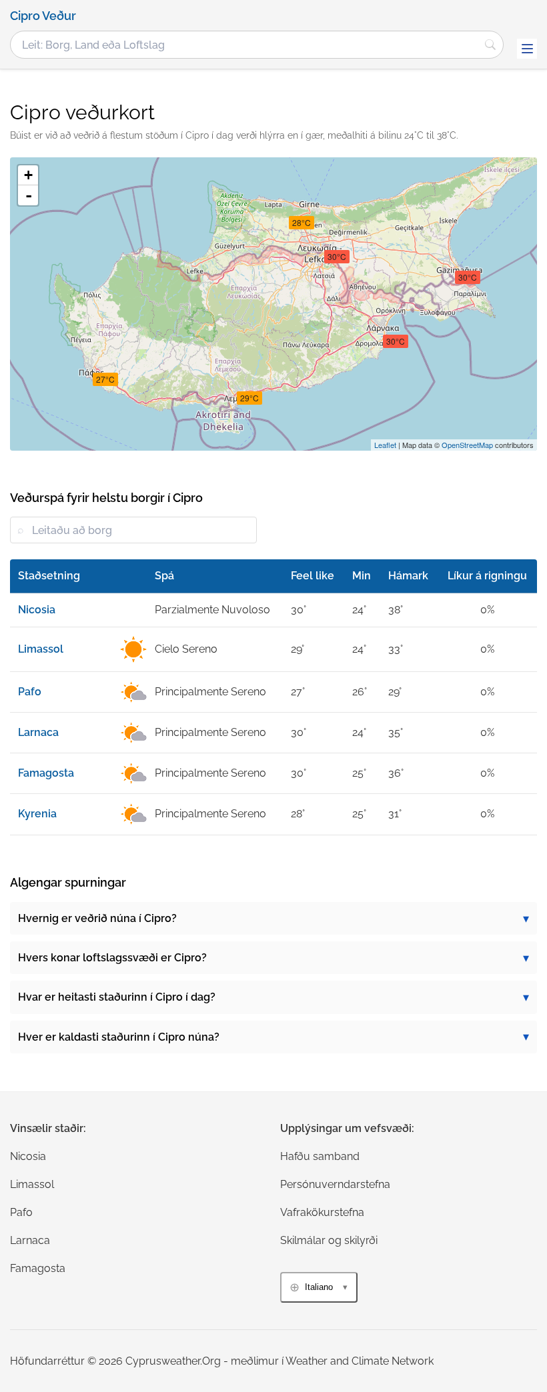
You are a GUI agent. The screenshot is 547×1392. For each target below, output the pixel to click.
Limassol (32, 1184)
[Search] (490, 44)
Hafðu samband (320, 1156)
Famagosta (37, 1268)
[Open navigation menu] (527, 49)
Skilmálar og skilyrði (329, 1240)
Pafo (21, 1212)
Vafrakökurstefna (322, 1212)
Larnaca (30, 1240)
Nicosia (28, 1156)
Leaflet (385, 444)
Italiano (319, 1287)
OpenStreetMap (467, 444)
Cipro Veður (43, 16)
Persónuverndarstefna (335, 1184)
